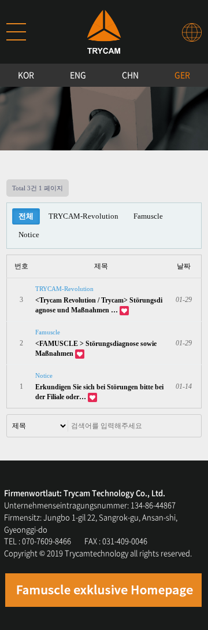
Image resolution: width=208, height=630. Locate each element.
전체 (26, 216)
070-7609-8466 (46, 540)
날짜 (184, 266)
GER (182, 74)
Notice (28, 234)
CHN (130, 74)
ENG (78, 74)
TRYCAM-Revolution (83, 216)
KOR (26, 74)
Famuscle (148, 216)
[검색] (186, 426)
